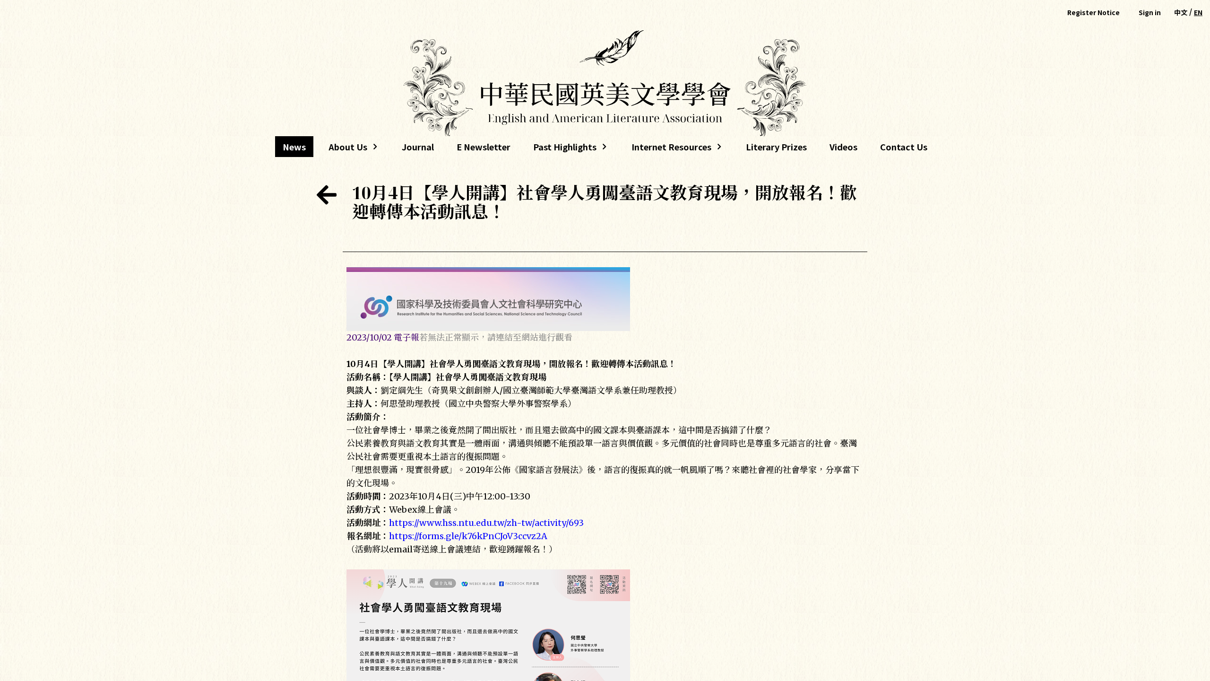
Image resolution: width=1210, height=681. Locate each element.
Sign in (1150, 12)
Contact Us (903, 146)
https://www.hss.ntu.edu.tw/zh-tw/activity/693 (486, 522)
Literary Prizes (776, 146)
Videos (843, 146)
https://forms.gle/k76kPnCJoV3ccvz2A (468, 536)
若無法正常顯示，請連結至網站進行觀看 (495, 337)
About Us (344, 148)
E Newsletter (483, 146)
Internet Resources (667, 148)
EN (1198, 12)
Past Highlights (564, 148)
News (294, 146)
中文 (1180, 12)
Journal (418, 146)
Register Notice (1093, 12)
